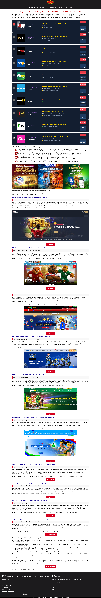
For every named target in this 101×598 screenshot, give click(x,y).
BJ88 (16, 158)
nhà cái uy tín (43, 15)
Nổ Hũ (65, 7)
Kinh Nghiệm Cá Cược (52, 7)
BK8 (16, 153)
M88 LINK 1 (83, 27)
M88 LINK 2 (83, 29)
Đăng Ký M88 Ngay (50, 566)
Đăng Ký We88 (50, 479)
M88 (16, 149)
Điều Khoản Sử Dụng (6, 587)
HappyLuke (17, 161)
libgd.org (34, 597)
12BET (16, 152)
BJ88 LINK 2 (83, 117)
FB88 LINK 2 (83, 79)
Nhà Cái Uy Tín (32, 7)
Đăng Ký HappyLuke (50, 534)
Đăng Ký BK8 (50, 371)
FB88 (16, 154)
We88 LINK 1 (83, 102)
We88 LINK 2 (83, 104)
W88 (16, 150)
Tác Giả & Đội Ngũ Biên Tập (8, 591)
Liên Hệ (3, 582)
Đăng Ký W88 (50, 288)
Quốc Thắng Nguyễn (32, 569)
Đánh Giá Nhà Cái (40, 7)
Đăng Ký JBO (50, 515)
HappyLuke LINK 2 (83, 142)
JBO (16, 160)
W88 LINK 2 (83, 42)
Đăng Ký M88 (50, 244)
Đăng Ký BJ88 (50, 497)
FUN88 (16, 156)
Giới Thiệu (4, 583)
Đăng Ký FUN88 (50, 461)
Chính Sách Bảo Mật (6, 585)
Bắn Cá (60, 7)
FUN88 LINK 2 (83, 92)
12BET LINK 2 (83, 54)
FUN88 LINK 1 (83, 89)
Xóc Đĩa (70, 7)
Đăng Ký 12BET (50, 333)
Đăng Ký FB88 (50, 414)
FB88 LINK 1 (83, 77)
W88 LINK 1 (83, 39)
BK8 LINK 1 (83, 64)
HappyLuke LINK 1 (83, 140)
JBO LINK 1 (83, 127)
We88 (16, 157)
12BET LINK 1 (83, 52)
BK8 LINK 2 (83, 67)
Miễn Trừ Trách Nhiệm (6, 589)
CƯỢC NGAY (83, 21)
